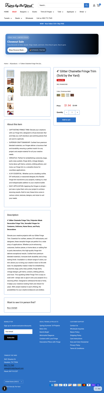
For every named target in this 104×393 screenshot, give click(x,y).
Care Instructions (76, 339)
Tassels (7, 18)
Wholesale (29, 18)
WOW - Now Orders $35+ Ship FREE (52, 24)
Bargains (23, 12)
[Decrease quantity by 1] (66, 112)
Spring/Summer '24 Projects (50, 326)
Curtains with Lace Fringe (49, 339)
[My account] (94, 5)
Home (6, 63)
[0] (98, 5)
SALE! (14, 12)
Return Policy (75, 332)
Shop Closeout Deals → (17, 50)
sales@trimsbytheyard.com (14, 368)
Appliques (70, 12)
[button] (4, 388)
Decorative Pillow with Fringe (50, 342)
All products (13, 63)
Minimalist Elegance (47, 335)
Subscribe (10, 338)
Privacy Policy (75, 345)
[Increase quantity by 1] (77, 112)
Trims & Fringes (46, 12)
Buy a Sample (12, 308)
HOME (6, 12)
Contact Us (74, 326)
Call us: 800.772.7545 (44, 18)
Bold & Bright (44, 332)
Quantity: (60, 112)
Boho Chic (43, 329)
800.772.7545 (9, 365)
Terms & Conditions (77, 348)
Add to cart (66, 120)
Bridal (82, 12)
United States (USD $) (12, 381)
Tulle (59, 12)
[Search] (86, 5)
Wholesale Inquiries (77, 329)
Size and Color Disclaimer (79, 342)
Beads (17, 18)
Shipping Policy (75, 335)
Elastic (34, 12)
